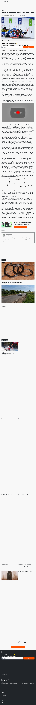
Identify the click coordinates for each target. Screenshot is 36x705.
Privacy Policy (15, 50)
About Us (3, 667)
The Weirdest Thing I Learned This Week (25, 564)
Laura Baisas (4, 283)
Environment (4, 695)
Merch (2, 700)
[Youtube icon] (8, 680)
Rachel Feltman (21, 416)
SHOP (2, 702)
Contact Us (4, 669)
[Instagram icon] (6, 680)
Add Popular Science (22, 15)
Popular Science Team (22, 491)
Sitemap (2, 675)
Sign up (29, 47)
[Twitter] (3, 241)
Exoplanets (3, 488)
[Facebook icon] (2, 680)
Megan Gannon (4, 584)
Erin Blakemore (4, 354)
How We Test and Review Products (8, 665)
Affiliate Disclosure (4, 674)
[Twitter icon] (4, 680)
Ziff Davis (5, 685)
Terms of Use (3, 673)
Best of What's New (21, 488)
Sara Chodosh (4, 15)
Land (2, 281)
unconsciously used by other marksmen (23, 158)
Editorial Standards (5, 663)
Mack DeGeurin (4, 306)
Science (3, 10)
